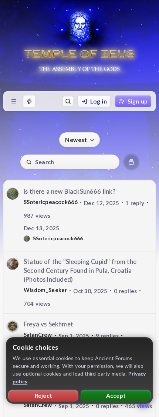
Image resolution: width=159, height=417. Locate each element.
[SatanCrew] (12, 326)
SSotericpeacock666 (51, 202)
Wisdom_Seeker (45, 290)
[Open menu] (14, 101)
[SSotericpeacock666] (12, 194)
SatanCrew (38, 334)
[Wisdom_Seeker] (12, 264)
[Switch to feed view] (131, 162)
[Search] (68, 101)
